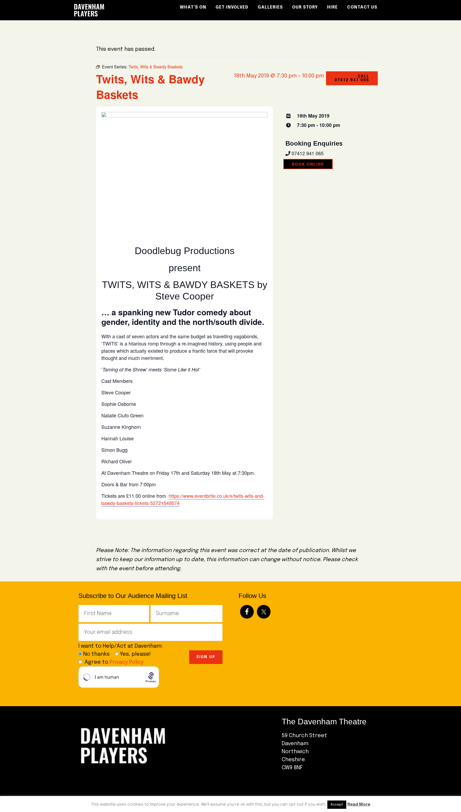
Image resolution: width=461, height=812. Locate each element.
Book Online (308, 164)
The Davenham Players (118, 10)
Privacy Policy (127, 662)
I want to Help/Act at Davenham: (122, 646)
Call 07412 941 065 (352, 78)
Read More (358, 804)
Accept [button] (337, 804)
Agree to (114, 662)
